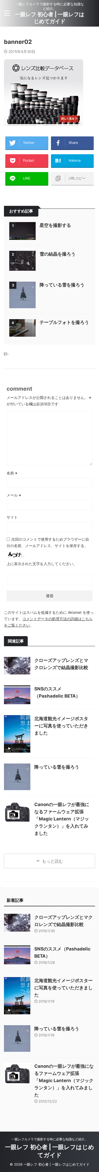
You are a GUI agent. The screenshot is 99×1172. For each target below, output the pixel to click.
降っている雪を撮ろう (62, 284)
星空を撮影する (55, 225)
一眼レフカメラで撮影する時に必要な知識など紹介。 (50, 1139)
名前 (12, 473)
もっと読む (52, 861)
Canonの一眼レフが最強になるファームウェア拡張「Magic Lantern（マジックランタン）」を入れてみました (61, 819)
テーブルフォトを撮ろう (64, 322)
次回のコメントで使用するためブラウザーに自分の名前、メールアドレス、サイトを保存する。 (48, 542)
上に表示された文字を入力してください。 (42, 563)
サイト (12, 517)
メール (14, 495)
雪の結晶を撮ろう (58, 254)
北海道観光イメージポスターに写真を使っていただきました (61, 726)
